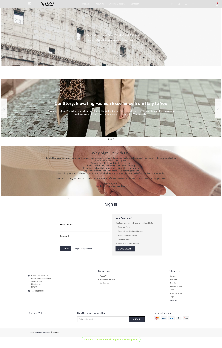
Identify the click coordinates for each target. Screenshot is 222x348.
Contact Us (135, 4)
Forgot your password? (84, 249)
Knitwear (173, 279)
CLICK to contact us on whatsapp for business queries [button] (111, 339)
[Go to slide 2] (218, 108)
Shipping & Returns (117, 4)
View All (173, 300)
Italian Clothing (176, 293)
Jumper (173, 276)
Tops (172, 297)
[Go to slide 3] (4, 108)
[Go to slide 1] (108, 139)
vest (172, 290)
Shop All (85, 4)
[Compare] (179, 5)
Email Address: (66, 224)
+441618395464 (37, 291)
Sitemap (56, 333)
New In (173, 283)
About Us (100, 4)
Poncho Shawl (176, 286)
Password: (64, 236)
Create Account (125, 249)
